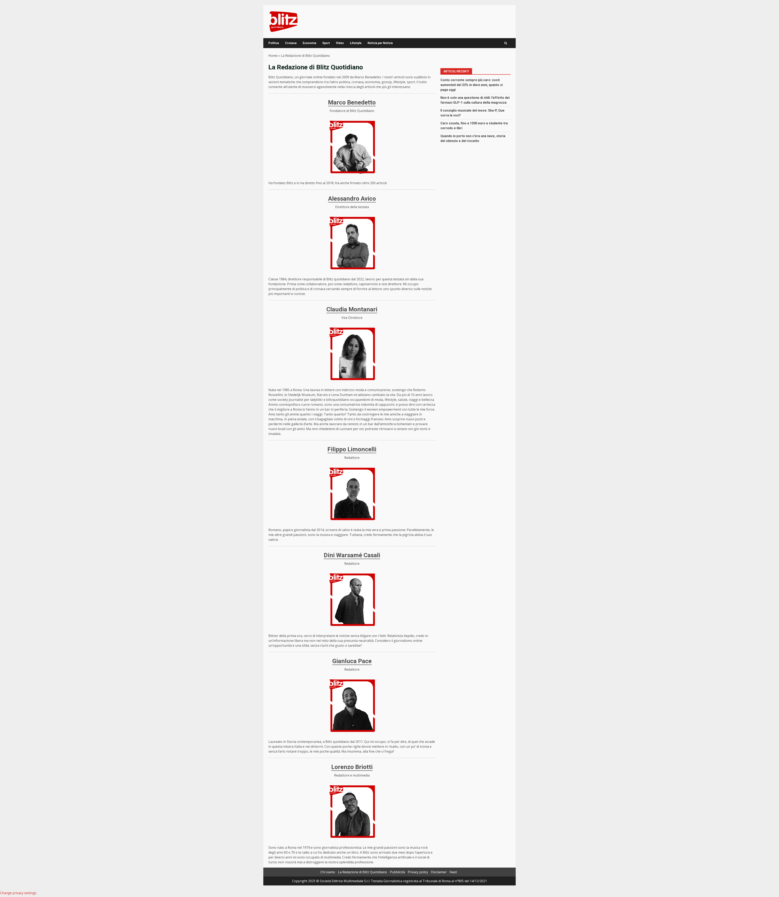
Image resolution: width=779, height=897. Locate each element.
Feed (453, 872)
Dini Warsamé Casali (352, 555)
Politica (273, 43)
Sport (326, 43)
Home (273, 55)
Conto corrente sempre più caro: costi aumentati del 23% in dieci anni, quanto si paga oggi (471, 85)
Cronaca (291, 43)
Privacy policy (418, 872)
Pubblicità (397, 872)
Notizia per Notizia (380, 43)
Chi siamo (327, 872)
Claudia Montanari (351, 309)
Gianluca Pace (352, 661)
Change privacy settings (18, 893)
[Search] (505, 43)
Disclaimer (439, 872)
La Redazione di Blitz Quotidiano (362, 872)
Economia (309, 43)
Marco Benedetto (352, 102)
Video (340, 43)
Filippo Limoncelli (351, 449)
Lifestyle (356, 43)
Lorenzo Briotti (352, 766)
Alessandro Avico (352, 198)
